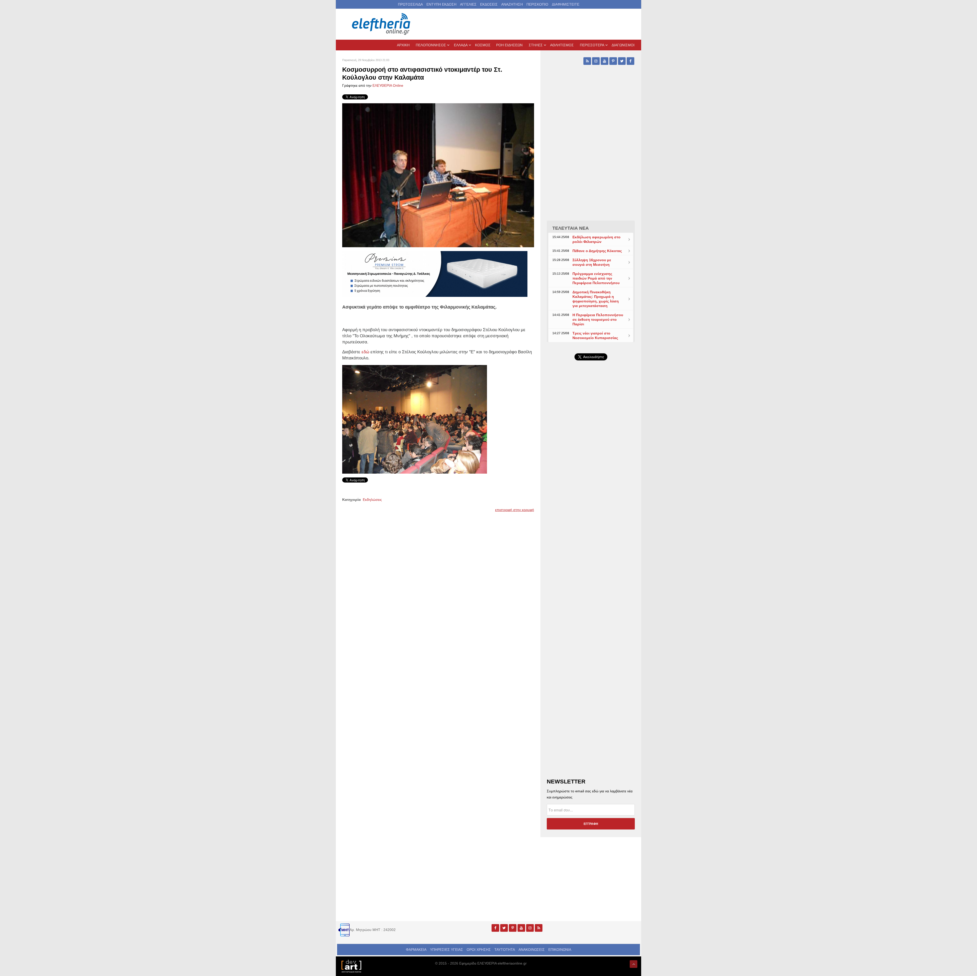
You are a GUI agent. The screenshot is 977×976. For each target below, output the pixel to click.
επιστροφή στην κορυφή (514, 510)
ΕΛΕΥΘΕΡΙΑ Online (387, 85)
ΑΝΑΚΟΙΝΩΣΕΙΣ (532, 950)
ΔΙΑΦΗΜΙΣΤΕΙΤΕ (565, 4)
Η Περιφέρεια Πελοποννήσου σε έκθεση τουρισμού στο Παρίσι (597, 319)
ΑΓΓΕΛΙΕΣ (468, 4)
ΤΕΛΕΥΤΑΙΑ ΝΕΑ (570, 228)
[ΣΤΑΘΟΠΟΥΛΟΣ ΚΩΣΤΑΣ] (351, 966)
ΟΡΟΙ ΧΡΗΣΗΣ (479, 950)
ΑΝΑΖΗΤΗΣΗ (512, 4)
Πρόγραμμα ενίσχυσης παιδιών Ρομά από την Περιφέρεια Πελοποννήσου (596, 278)
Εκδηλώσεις (372, 500)
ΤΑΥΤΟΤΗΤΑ (504, 950)
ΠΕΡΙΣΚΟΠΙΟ (537, 4)
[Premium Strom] (434, 274)
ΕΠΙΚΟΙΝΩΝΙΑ (559, 950)
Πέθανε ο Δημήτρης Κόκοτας (597, 251)
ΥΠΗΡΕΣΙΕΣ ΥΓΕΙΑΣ (446, 950)
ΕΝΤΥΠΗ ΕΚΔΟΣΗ (441, 4)
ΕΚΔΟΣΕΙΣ (489, 4)
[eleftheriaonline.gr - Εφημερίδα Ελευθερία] (381, 24)
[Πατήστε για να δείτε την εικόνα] (438, 175)
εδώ (365, 351)
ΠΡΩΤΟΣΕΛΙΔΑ (410, 4)
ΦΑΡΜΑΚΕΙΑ (416, 950)
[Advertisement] (591, 485)
